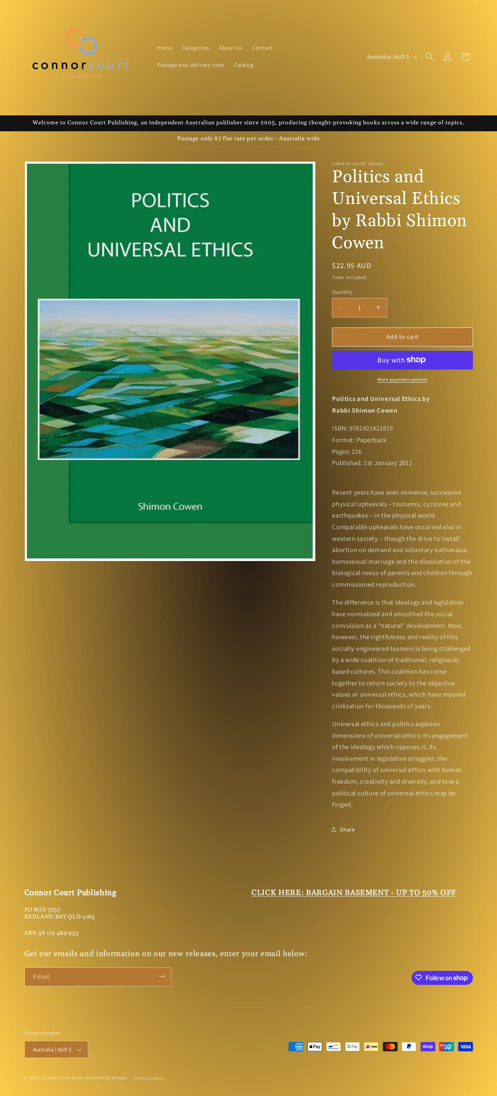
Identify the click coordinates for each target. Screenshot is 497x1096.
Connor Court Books (63, 1077)
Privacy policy (149, 1078)
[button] (429, 57)
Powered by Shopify (106, 1077)
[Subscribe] (161, 976)
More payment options (402, 379)
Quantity (342, 291)
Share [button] (347, 829)
